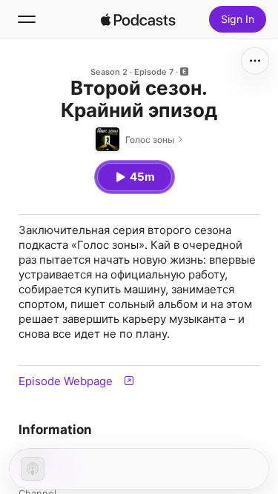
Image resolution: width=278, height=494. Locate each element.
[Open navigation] (26, 19)
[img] (138, 19)
